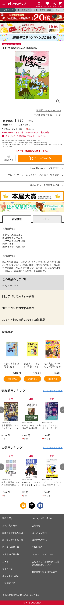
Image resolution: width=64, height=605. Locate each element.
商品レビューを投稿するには (44, 185)
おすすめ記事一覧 (10, 554)
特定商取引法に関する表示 (44, 572)
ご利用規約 (37, 547)
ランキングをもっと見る (53, 391)
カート (5, 562)
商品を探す (7, 518)
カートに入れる (40, 158)
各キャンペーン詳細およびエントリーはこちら (26, 136)
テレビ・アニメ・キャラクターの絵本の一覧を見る (33, 175)
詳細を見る (12, 379)
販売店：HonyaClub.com (48, 110)
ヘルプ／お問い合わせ (42, 518)
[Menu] (4, 4)
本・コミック (23, 10)
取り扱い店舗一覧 (10, 547)
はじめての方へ (39, 540)
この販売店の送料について (47, 115)
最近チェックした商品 (12, 533)
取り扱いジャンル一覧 (12, 540)
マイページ (7, 569)
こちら (37, 595)
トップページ (7, 10)
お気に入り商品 (9, 525)
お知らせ (36, 525)
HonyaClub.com (10, 285)
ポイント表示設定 (10, 576)
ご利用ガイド (8, 583)
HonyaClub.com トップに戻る (44, 168)
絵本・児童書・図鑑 (42, 10)
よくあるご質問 (39, 533)
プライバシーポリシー (42, 554)
